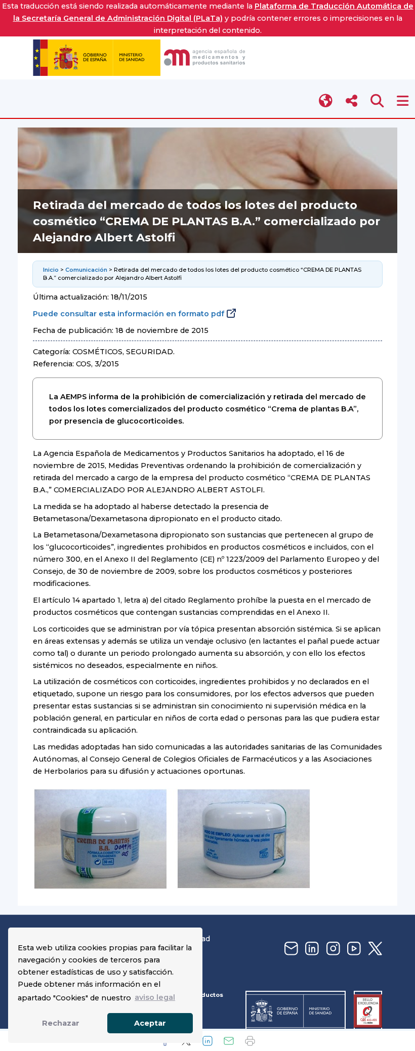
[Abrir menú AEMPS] (402, 101)
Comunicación (86, 269)
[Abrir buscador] (377, 101)
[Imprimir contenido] (250, 1041)
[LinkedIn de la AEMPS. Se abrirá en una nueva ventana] (311, 949)
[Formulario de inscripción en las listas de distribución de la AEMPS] (290, 949)
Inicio (51, 269)
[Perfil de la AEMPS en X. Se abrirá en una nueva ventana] (374, 949)
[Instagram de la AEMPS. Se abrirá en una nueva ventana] (332, 949)
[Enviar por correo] (229, 1041)
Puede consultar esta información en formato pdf (128, 313)
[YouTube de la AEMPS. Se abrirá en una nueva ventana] (353, 949)
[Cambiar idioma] (326, 101)
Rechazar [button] (60, 1023)
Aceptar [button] (150, 1023)
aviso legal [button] (155, 997)
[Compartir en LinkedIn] (207, 1041)
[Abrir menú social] (351, 101)
